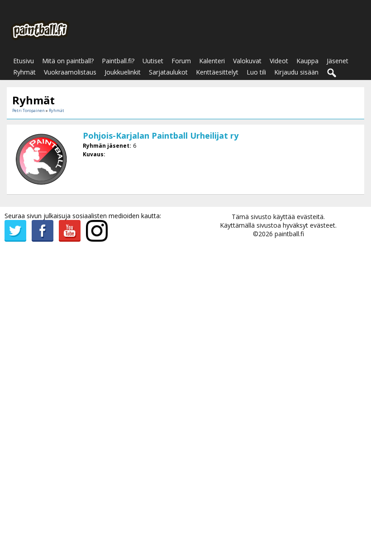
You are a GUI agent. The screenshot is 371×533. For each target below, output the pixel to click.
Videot (279, 60)
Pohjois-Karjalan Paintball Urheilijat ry (160, 135)
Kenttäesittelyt (217, 72)
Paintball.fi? (118, 60)
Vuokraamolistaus (70, 72)
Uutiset (153, 60)
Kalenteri (212, 60)
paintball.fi (289, 233)
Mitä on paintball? (68, 60)
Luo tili (256, 72)
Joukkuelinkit (123, 72)
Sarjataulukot (168, 72)
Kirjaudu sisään (296, 72)
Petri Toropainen (28, 110)
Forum (181, 60)
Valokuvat (247, 60)
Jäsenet (337, 60)
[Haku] (332, 73)
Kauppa (307, 60)
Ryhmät (24, 72)
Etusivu (23, 60)
